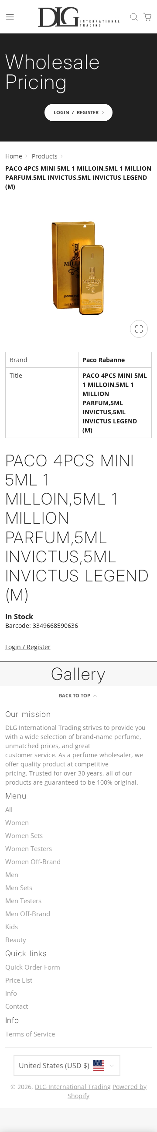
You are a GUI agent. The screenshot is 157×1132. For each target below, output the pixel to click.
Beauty (15, 939)
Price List (18, 980)
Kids (11, 926)
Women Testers (28, 848)
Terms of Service (30, 1034)
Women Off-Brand (33, 861)
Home (13, 156)
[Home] (78, 17)
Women (17, 822)
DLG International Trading (73, 1086)
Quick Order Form (32, 967)
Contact (16, 1006)
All (9, 809)
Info (11, 993)
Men (11, 874)
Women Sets (24, 835)
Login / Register (28, 647)
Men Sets (18, 887)
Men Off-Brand (27, 913)
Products (45, 156)
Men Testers (23, 900)
